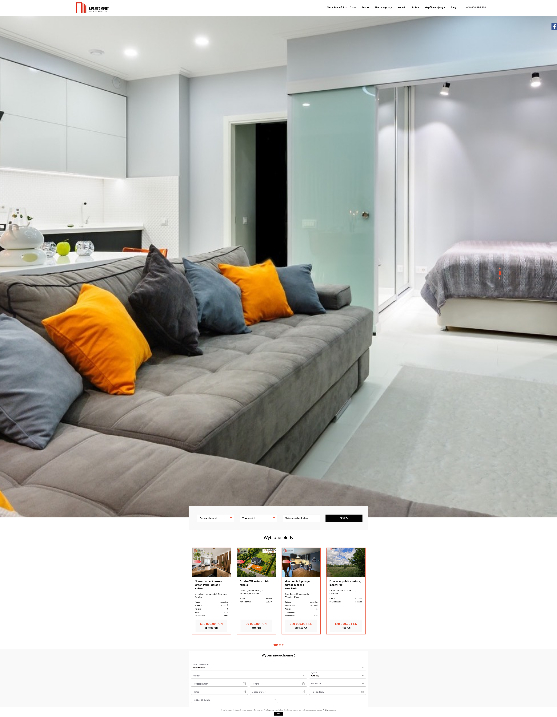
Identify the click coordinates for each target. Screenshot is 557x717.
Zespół (365, 7)
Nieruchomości (335, 7)
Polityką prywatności (270, 710)
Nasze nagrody (383, 7)
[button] (499, 269)
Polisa (415, 7)
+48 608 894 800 (476, 7)
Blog (453, 7)
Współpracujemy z (435, 7)
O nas (353, 7)
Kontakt (402, 7)
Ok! (278, 714)
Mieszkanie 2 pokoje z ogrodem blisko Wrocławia (298, 585)
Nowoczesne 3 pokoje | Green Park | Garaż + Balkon (209, 585)
